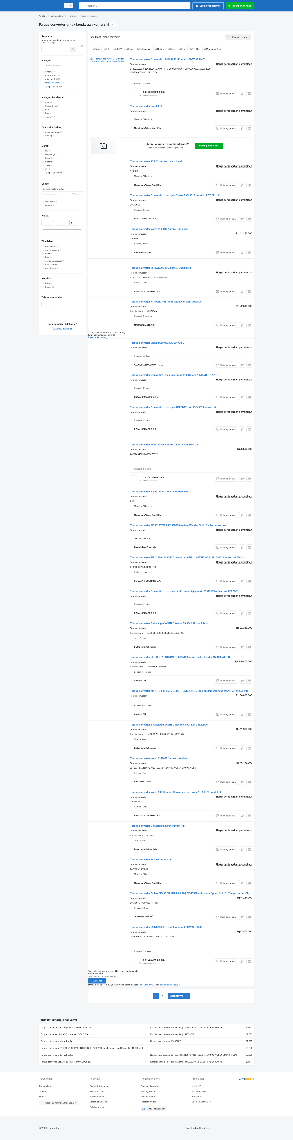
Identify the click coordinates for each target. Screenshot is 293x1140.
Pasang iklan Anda (209, 145)
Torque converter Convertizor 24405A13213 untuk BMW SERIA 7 (167, 59)
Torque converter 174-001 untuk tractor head (156, 161)
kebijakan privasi (147, 984)
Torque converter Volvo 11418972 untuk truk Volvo (159, 758)
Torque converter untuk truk (146, 106)
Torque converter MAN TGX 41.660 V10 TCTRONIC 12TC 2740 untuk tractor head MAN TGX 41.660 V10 (189, 691)
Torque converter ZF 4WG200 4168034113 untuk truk (160, 268)
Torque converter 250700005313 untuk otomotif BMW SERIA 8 (166, 927)
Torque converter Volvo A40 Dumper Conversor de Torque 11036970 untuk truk (176, 792)
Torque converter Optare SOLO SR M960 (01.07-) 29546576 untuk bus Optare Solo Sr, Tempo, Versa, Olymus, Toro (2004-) (199, 893)
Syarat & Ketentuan (99, 1086)
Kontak (42, 1096)
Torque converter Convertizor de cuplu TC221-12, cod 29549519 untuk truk (173, 407)
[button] (242, 93)
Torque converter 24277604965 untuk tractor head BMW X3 (164, 444)
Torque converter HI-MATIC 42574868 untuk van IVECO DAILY (166, 301)
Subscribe (97, 981)
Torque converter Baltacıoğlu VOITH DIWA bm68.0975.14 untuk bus (169, 724)
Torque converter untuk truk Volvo (57, 1041)
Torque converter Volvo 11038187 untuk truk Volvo (159, 229)
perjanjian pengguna (170, 984)
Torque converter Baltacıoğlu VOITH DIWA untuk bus (66, 1027)
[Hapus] (82, 46)
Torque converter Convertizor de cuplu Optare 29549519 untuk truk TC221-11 (174, 195)
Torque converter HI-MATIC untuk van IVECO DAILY (66, 1034)
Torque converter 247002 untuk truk (151, 859)
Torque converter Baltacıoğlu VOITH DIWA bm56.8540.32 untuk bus (169, 623)
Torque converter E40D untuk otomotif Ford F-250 (159, 491)
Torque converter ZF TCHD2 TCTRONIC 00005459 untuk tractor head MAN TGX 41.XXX (180, 657)
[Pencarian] (82, 6)
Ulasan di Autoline (98, 1101)
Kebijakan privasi (98, 1091)
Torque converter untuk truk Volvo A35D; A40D (157, 343)
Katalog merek (97, 1107)
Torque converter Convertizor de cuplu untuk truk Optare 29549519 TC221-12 (174, 375)
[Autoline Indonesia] (49, 6)
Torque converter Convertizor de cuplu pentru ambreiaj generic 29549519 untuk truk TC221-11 (184, 591)
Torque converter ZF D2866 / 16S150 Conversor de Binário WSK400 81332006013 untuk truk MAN (186, 557)
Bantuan (43, 1091)
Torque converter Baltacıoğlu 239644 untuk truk (157, 826)
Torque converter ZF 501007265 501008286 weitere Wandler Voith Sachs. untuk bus (178, 525)
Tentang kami (45, 1086)
